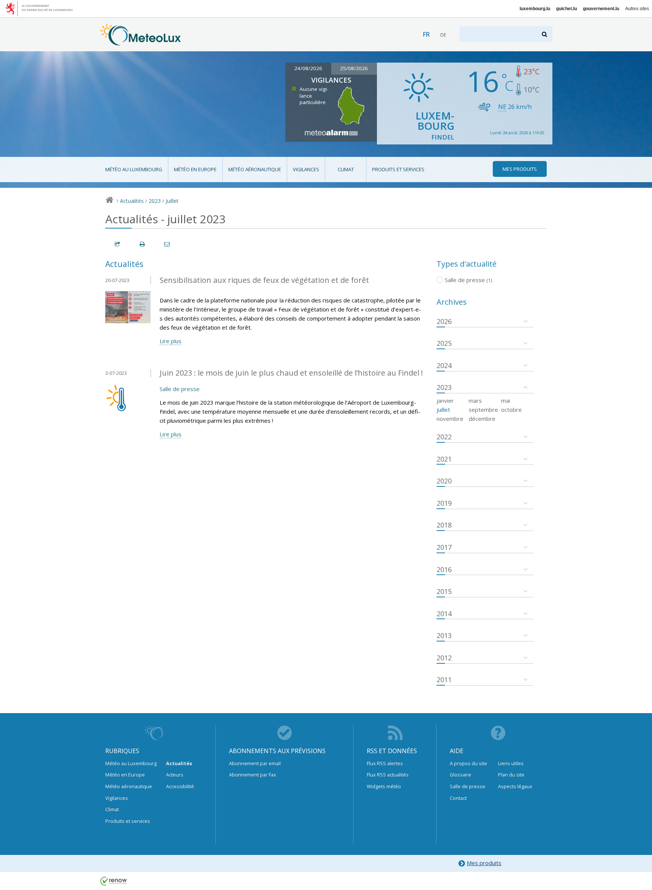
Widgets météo (384, 786)
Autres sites (637, 8)
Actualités (132, 200)
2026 (444, 321)
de (443, 35)
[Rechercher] (545, 34)
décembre (482, 418)
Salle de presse (180, 389)
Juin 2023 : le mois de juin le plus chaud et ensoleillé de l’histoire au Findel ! (291, 373)
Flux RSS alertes (385, 763)
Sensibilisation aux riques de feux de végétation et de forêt (264, 280)
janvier (445, 400)
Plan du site (511, 774)
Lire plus (170, 341)
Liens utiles (511, 763)
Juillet (172, 200)
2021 (444, 458)
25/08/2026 (354, 68)
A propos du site (468, 763)
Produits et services (398, 169)
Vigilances (306, 169)
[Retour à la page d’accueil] (140, 41)
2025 (444, 343)
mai (505, 400)
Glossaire (460, 774)
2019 (444, 503)
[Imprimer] (142, 244)
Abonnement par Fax (252, 774)
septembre (483, 409)
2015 (444, 591)
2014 (444, 613)
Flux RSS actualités (388, 774)
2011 (444, 679)
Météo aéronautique (254, 169)
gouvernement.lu (601, 8)
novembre (450, 418)
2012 (444, 657)
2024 (444, 365)
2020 (444, 480)
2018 (444, 524)
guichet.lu (566, 8)
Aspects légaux (515, 786)
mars (475, 400)
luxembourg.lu (535, 8)
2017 (444, 547)
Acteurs (174, 774)
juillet (443, 409)
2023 (155, 200)
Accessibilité (180, 786)
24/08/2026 (308, 68)
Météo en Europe (195, 169)
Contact (458, 798)
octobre (511, 409)
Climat (346, 169)
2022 (444, 436)
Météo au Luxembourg (133, 169)
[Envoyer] (167, 244)
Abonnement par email (255, 763)
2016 (444, 569)
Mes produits (484, 863)
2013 (444, 635)
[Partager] (117, 244)
